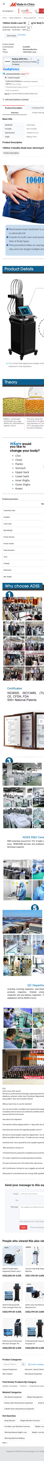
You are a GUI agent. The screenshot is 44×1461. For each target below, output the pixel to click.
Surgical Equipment (9, 1369)
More (4, 1443)
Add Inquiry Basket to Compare (17, 99)
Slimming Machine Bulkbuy (14, 1438)
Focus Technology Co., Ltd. (31, 1451)
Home (4, 18)
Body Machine (9, 1420)
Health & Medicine (15, 18)
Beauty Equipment (30, 18)
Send (23, 1227)
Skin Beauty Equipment (33, 1374)
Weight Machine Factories (30, 1420)
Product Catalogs (37, 1364)
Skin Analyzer (7, 1374)
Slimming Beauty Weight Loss (15, 1432)
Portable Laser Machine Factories (17, 1426)
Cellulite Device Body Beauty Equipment (19, 1409)
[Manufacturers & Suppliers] (22, 4)
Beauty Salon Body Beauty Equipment (18, 1403)
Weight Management (35, 1397)
